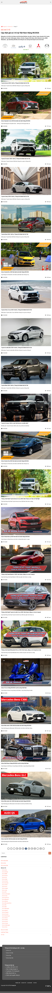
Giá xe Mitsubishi (5, 908)
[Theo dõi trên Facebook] (46, 986)
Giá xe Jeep (4, 890)
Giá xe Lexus (4, 895)
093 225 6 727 (14, 967)
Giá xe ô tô (10, 26)
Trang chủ (5, 26)
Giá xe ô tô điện (4, 929)
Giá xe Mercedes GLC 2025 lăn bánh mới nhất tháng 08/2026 (16, 801)
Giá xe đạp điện (4, 860)
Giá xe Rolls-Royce (6, 916)
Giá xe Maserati (5, 899)
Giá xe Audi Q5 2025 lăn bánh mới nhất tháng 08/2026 (14, 839)
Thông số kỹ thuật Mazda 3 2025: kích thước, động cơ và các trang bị (17, 574)
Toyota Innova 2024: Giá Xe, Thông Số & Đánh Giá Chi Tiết (15, 83)
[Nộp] (50, 853)
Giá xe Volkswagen (6, 925)
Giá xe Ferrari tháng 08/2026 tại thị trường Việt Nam (14, 687)
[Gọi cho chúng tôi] (50, 986)
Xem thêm (25, 49)
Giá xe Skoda (5, 917)
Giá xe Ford (4, 877)
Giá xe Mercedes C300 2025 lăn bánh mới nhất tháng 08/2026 (16, 725)
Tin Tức (2, 934)
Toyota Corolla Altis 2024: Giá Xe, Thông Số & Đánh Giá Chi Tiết (16, 347)
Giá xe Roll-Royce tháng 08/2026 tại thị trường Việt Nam (15, 763)
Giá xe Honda (5, 881)
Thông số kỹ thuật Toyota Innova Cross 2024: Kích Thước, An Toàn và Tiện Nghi (20, 498)
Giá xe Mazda (5, 901)
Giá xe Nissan (5, 910)
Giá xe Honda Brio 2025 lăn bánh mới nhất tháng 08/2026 (15, 272)
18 (28, 848)
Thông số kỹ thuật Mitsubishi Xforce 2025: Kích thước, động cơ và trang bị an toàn (21, 650)
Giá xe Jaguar (5, 888)
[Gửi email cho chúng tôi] (48, 986)
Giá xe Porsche (5, 914)
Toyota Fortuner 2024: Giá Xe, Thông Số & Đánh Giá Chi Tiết (15, 158)
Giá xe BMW (4, 873)
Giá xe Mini (4, 906)
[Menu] (1, 2)
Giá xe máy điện (4, 865)
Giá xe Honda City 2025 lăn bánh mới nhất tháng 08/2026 (15, 461)
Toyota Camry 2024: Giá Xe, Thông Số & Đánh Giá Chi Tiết (15, 196)
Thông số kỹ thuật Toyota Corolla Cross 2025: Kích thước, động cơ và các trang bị (21, 612)
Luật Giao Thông (4, 932)
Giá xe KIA (4, 892)
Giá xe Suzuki (5, 921)
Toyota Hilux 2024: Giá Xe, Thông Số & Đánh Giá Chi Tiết (14, 385)
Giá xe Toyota (5, 923)
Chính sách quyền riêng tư (13, 975)
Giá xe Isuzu (4, 886)
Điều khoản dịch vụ (11, 973)
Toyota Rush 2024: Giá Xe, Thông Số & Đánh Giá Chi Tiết (14, 234)
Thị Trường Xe (15, 971)
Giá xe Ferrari (5, 875)
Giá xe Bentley (5, 871)
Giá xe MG (4, 904)
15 (20, 848)
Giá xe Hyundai (5, 882)
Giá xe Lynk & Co (5, 897)
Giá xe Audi (4, 870)
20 (34, 848)
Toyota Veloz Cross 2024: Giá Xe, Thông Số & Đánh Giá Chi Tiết (16, 309)
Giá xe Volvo (4, 927)
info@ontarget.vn (13, 969)
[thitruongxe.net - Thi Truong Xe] (23, 2)
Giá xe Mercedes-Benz (6, 903)
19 (31, 848)
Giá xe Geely (4, 879)
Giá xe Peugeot (5, 912)
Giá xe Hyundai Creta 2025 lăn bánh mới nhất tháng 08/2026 (15, 121)
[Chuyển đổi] (50, 868)
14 (17, 848)
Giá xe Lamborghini (6, 893)
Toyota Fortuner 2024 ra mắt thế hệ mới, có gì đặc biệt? (14, 423)
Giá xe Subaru (5, 919)
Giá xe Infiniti (4, 884)
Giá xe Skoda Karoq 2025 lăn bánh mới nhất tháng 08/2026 (15, 536)
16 (23, 848)
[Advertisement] (26, 14)
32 (40, 848)
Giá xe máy (3, 863)
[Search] (50, 2)
